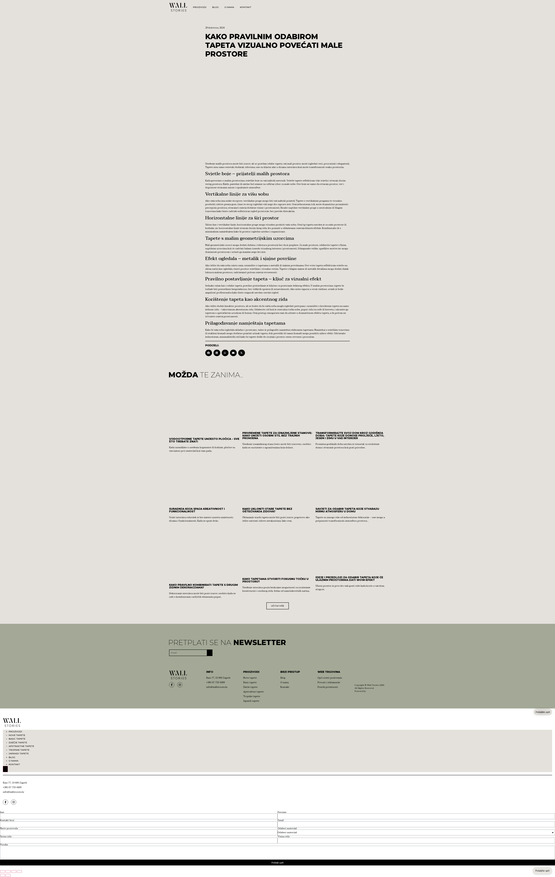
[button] (208, 353)
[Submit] (209, 653)
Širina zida (5, 836)
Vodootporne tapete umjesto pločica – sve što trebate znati (204, 440)
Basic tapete (17, 738)
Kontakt (245, 7)
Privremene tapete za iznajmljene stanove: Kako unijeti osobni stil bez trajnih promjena (277, 435)
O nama (229, 7)
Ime (2, 812)
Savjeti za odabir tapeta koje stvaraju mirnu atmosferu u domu (347, 510)
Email (281, 820)
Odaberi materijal (287, 828)
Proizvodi (199, 7)
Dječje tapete (18, 742)
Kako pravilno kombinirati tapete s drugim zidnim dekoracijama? (203, 586)
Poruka (4, 844)
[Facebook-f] (171, 684)
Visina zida (283, 836)
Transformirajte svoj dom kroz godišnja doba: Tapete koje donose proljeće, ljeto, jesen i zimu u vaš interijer (350, 435)
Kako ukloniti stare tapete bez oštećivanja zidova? (267, 510)
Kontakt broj (7, 820)
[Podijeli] (13, 871)
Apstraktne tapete (21, 746)
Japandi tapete (19, 753)
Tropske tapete (19, 750)
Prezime (282, 812)
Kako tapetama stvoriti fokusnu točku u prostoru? (275, 580)
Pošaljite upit (542, 870)
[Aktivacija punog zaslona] (8, 871)
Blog (215, 7)
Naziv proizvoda (9, 828)
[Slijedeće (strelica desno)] (8, 875)
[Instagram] (179, 684)
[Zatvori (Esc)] (19, 871)
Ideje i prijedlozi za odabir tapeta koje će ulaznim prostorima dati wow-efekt (349, 579)
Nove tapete (17, 735)
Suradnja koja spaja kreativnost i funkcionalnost (197, 510)
